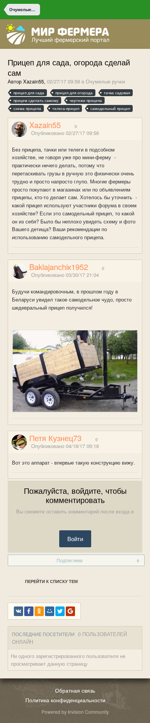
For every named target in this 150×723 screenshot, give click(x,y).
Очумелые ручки (105, 81)
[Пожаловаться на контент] (130, 133)
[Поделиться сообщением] (139, 133)
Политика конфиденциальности (65, 700)
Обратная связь (75, 690)
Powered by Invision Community (75, 711)
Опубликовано (65, 133)
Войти (75, 539)
